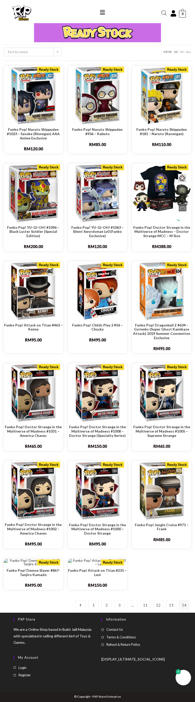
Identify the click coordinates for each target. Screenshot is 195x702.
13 (171, 605)
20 (175, 52)
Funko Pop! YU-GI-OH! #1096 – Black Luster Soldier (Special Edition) (33, 231)
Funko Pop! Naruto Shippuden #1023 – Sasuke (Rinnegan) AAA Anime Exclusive (33, 133)
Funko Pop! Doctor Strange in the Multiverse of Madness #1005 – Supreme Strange (161, 431)
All (188, 52)
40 (182, 52)
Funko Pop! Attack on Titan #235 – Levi (97, 572)
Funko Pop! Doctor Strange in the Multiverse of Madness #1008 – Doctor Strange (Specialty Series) (97, 431)
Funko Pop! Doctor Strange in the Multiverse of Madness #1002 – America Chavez (33, 529)
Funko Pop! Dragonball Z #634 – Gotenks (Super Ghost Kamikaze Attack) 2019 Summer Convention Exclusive (161, 331)
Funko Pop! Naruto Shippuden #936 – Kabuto (97, 131)
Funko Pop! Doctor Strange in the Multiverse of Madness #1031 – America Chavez (33, 431)
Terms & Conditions (121, 637)
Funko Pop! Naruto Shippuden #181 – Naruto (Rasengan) (161, 131)
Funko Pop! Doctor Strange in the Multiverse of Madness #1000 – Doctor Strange (97, 529)
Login (22, 668)
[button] (102, 12)
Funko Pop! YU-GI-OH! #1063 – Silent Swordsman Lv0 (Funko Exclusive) (97, 231)
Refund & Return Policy (123, 644)
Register (25, 675)
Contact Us (114, 629)
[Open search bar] (164, 12)
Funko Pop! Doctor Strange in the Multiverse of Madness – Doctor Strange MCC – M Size (161, 231)
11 (145, 605)
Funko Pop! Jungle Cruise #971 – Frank (162, 527)
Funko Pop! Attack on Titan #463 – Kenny (33, 327)
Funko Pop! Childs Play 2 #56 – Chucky (97, 327)
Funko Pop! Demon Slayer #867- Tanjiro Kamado (33, 572)
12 (158, 605)
